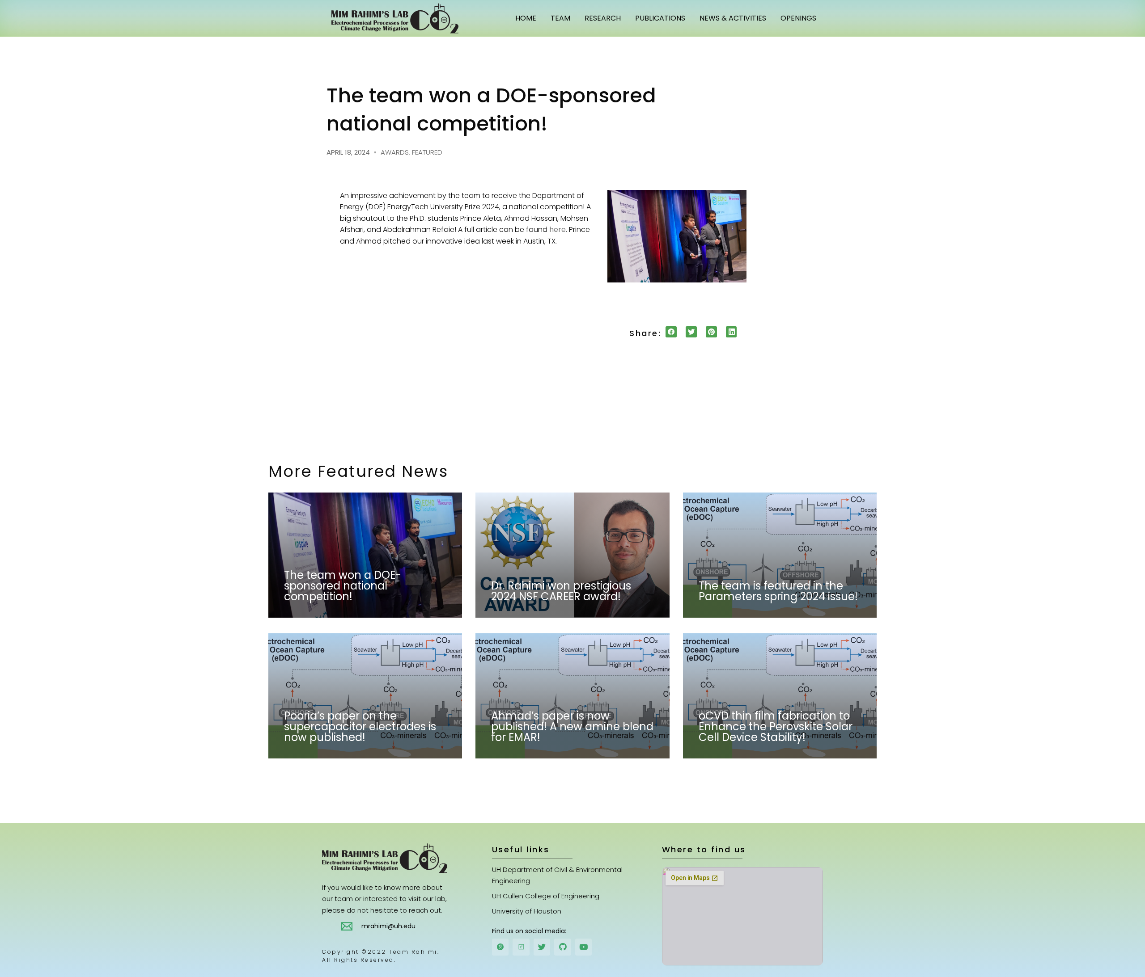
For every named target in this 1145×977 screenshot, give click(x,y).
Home (525, 18)
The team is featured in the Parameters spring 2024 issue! (778, 591)
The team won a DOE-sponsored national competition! (342, 586)
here (557, 229)
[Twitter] (542, 947)
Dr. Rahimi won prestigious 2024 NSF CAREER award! (561, 591)
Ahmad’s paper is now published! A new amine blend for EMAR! (572, 726)
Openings (798, 18)
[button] (671, 331)
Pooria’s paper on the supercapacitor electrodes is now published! (360, 726)
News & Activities (733, 18)
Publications (660, 18)
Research (603, 18)
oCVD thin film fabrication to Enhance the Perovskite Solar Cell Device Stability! (775, 726)
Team (560, 18)
